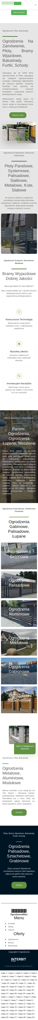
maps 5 (34, 973)
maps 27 (4, 993)
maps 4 (26, 973)
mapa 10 (4, 1004)
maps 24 (13, 990)
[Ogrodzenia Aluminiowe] (19, 613)
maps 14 (33, 980)
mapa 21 (30, 1010)
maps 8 (20, 976)
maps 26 (30, 990)
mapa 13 (30, 1004)
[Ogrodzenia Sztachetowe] (19, 699)
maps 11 (8, 980)
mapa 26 (4, 1017)
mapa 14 (4, 1007)
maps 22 (30, 987)
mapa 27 (13, 1017)
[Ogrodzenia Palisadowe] (19, 584)
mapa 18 (4, 1010)
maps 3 (19, 973)
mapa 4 (27, 997)
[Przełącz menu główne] (35, 5)
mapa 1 (4, 997)
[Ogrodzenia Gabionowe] (19, 671)
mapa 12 (21, 1004)
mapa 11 (13, 1004)
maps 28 (13, 993)
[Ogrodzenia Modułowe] (19, 642)
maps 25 (21, 990)
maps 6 (5, 976)
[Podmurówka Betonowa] (19, 556)
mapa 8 (22, 1000)
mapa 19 (13, 1010)
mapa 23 (13, 1014)
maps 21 (21, 987)
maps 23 (4, 990)
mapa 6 (7, 1000)
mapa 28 (21, 1017)
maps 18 (31, 983)
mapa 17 (30, 1007)
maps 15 (5, 983)
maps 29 (21, 993)
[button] (19, 12)
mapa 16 (21, 1007)
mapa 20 (21, 1010)
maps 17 (22, 983)
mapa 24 (21, 1014)
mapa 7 (14, 1000)
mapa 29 (30, 1017)
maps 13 (24, 980)
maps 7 (13, 976)
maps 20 (13, 987)
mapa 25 (30, 1014)
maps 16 (14, 983)
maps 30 (30, 993)
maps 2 (11, 973)
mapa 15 (13, 1007)
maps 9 (28, 976)
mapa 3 (19, 997)
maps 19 (4, 987)
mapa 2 (12, 997)
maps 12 (16, 980)
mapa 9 (29, 1000)
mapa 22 (4, 1014)
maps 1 (4, 973)
